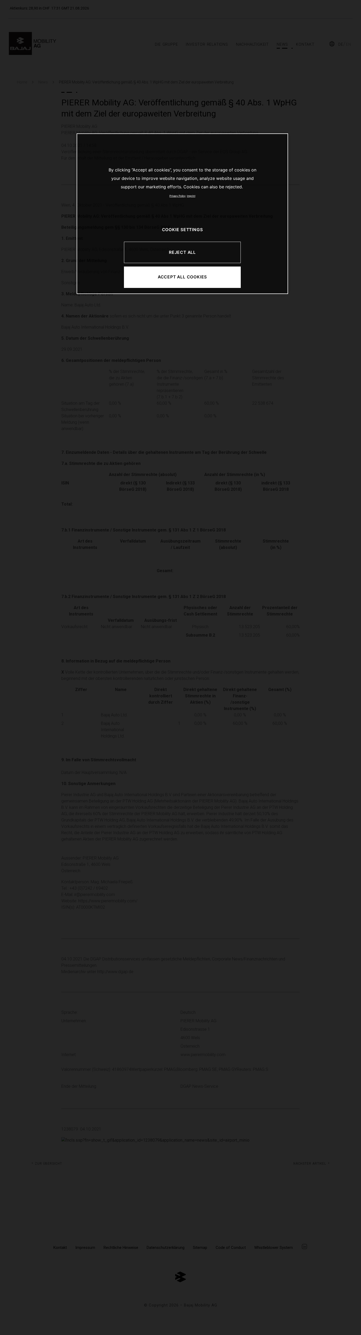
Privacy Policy (177, 195)
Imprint (191, 195)
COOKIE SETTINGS (182, 229)
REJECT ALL (182, 252)
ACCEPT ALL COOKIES (182, 276)
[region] (182, 213)
